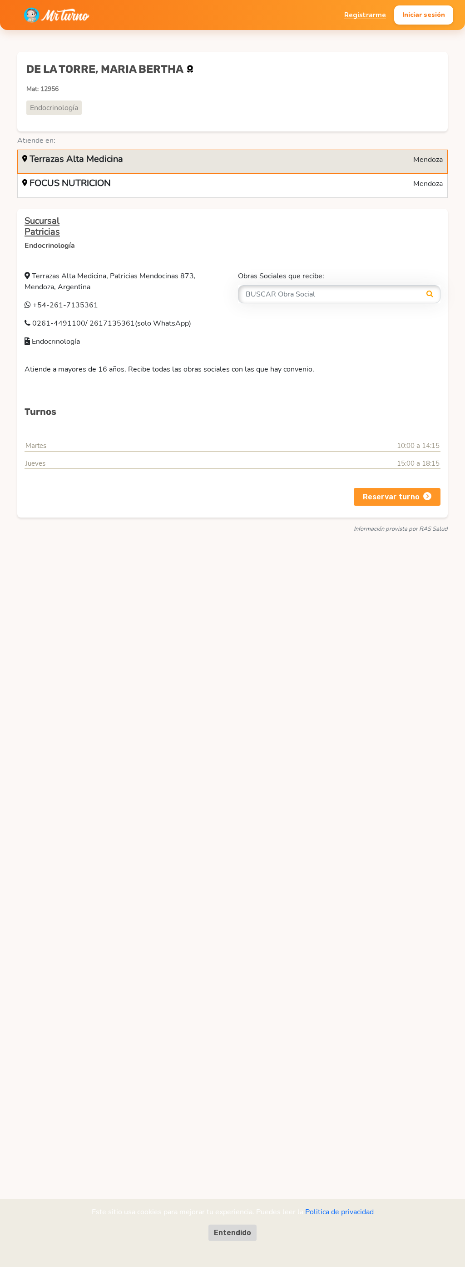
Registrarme (365, 15)
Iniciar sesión (423, 14)
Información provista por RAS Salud (401, 529)
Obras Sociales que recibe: (281, 276)
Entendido (232, 1232)
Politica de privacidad (339, 1212)
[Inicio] (56, 15)
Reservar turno (391, 497)
